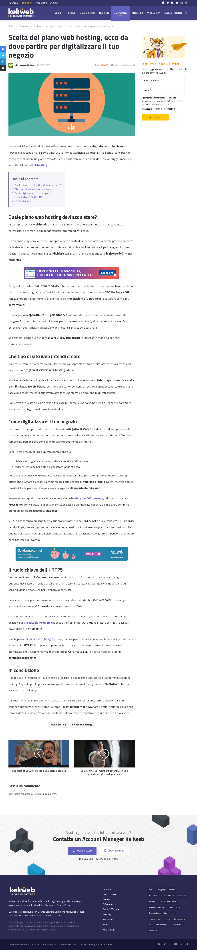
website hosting (83, 724)
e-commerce (154, 895)
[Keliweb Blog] (21, 12)
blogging (161, 889)
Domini (58, 13)
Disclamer (50, 905)
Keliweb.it (13, 2)
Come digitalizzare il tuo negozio (33, 193)
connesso (25, 793)
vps (150, 924)
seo (173, 913)
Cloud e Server (87, 13)
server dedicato (155, 918)
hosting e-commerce (167, 901)
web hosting (59, 724)
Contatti (54, 2)
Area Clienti (41, 2)
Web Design (153, 13)
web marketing (176, 924)
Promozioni (26, 2)
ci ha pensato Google (39, 639)
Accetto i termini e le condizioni (159, 108)
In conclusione (23, 200)
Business (104, 13)
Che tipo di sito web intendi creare (34, 189)
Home (13, 26)
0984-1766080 (115, 850)
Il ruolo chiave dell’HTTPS (29, 196)
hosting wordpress (156, 907)
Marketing (137, 13)
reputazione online (38, 622)
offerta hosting (174, 907)
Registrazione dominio (158, 913)
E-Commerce (120, 13)
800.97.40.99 (84, 850)
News (106, 924)
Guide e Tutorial (173, 13)
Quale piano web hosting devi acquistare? (38, 185)
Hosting (70, 13)
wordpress (153, 930)
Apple (151, 889)
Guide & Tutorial (111, 909)
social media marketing (175, 918)
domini (172, 889)
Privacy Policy (163, 104)
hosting (152, 901)
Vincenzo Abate (24, 65)
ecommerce (169, 895)
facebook (182, 895)
